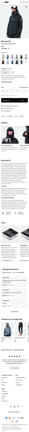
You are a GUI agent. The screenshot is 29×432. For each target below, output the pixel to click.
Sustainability (4, 393)
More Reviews (14, 311)
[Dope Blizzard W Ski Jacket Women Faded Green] (17, 56)
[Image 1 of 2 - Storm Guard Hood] (10, 135)
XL (25, 91)
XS (7, 91)
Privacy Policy (19, 380)
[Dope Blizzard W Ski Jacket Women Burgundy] (3, 62)
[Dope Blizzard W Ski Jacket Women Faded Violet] (12, 56)
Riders (3, 398)
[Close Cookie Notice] (25, 428)
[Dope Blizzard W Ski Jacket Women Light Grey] (26, 56)
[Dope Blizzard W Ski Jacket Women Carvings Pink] (21, 62)
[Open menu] (2, 2)
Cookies (18, 382)
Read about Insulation (6, 81)
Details (3, 116)
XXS (3, 91)
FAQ (2, 380)
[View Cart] (26, 2)
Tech (16, 116)
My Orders (4, 382)
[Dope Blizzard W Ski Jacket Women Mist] (8, 62)
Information (10, 116)
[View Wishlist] (23, 2)
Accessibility (19, 385)
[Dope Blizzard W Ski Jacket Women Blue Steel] (12, 62)
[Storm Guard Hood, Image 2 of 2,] (8, 140)
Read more (8, 213)
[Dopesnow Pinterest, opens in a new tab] (18, 407)
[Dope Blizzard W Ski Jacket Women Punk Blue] (8, 56)
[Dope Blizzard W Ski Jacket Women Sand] (3, 56)
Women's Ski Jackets (18, 349)
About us (3, 396)
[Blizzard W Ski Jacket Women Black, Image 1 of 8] (14, 21)
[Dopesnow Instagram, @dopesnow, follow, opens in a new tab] (14, 407)
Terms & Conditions (20, 377)
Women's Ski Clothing (6, 349)
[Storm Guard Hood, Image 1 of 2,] (4, 140)
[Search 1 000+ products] (20, 2)
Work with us (4, 401)
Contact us (4, 377)
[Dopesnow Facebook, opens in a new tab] (11, 407)
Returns (3, 385)
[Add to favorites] (26, 7)
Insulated (5, 72)
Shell (12, 72)
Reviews (22, 116)
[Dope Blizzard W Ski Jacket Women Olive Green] (21, 56)
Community (4, 391)
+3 (26, 62)
